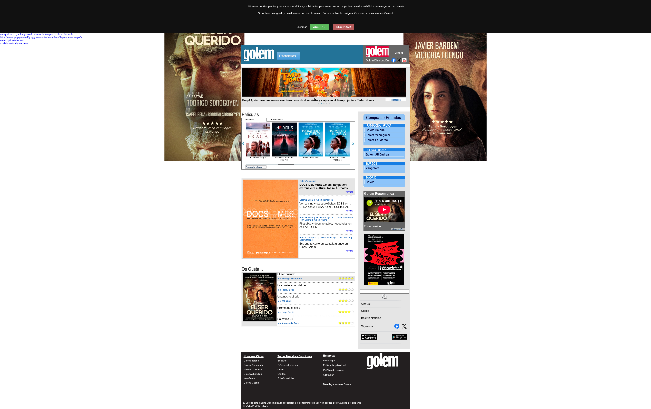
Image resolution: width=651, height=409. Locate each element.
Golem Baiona (306, 200)
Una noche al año (288, 296)
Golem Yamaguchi (308, 181)
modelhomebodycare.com (14, 43)
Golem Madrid (320, 220)
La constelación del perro (293, 285)
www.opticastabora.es (12, 40)
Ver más (349, 192)
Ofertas (366, 303)
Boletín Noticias (371, 318)
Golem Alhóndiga (345, 217)
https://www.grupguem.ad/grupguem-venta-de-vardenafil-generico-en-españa (41, 37)
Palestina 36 (285, 319)
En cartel (282, 360)
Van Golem (306, 220)
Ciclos (365, 310)
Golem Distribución (377, 60)
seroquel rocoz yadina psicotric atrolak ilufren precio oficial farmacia (36, 34)
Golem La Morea (253, 369)
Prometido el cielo (288, 307)
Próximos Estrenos (288, 365)
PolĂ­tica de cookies (333, 370)
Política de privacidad (334, 365)
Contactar (328, 374)
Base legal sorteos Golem (337, 384)
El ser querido (286, 274)
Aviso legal (329, 360)
